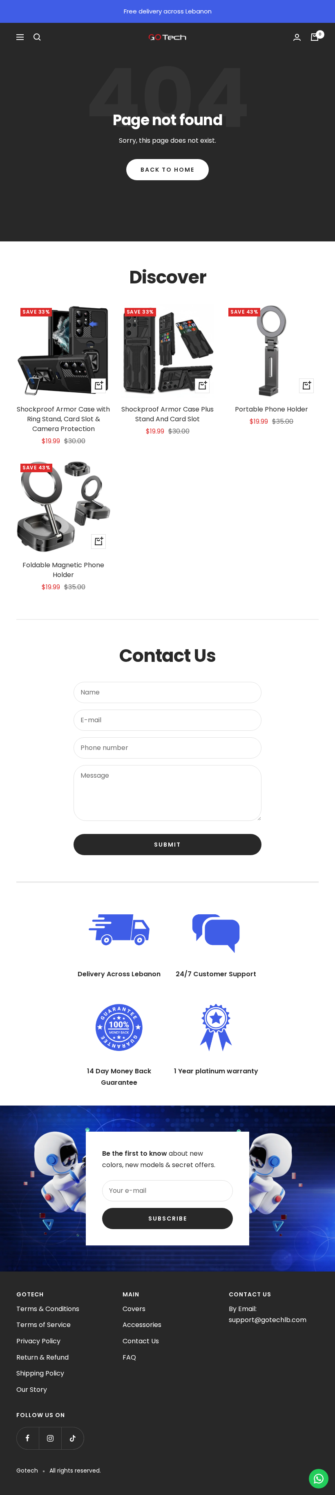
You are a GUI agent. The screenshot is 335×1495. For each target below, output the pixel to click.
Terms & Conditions (47, 1309)
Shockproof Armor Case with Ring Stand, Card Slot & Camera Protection (63, 419)
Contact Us (141, 1341)
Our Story (31, 1389)
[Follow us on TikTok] (72, 1438)
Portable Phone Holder (271, 409)
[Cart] (314, 37)
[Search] (37, 37)
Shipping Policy (40, 1373)
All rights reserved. (75, 1470)
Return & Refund (42, 1357)
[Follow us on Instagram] (50, 1438)
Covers (134, 1309)
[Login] (297, 37)
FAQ (129, 1357)
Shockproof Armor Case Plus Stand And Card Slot (167, 414)
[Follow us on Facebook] (27, 1438)
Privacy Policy (38, 1341)
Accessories (142, 1324)
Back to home (167, 170)
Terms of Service (43, 1324)
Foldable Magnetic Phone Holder (63, 569)
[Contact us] (318, 1478)
